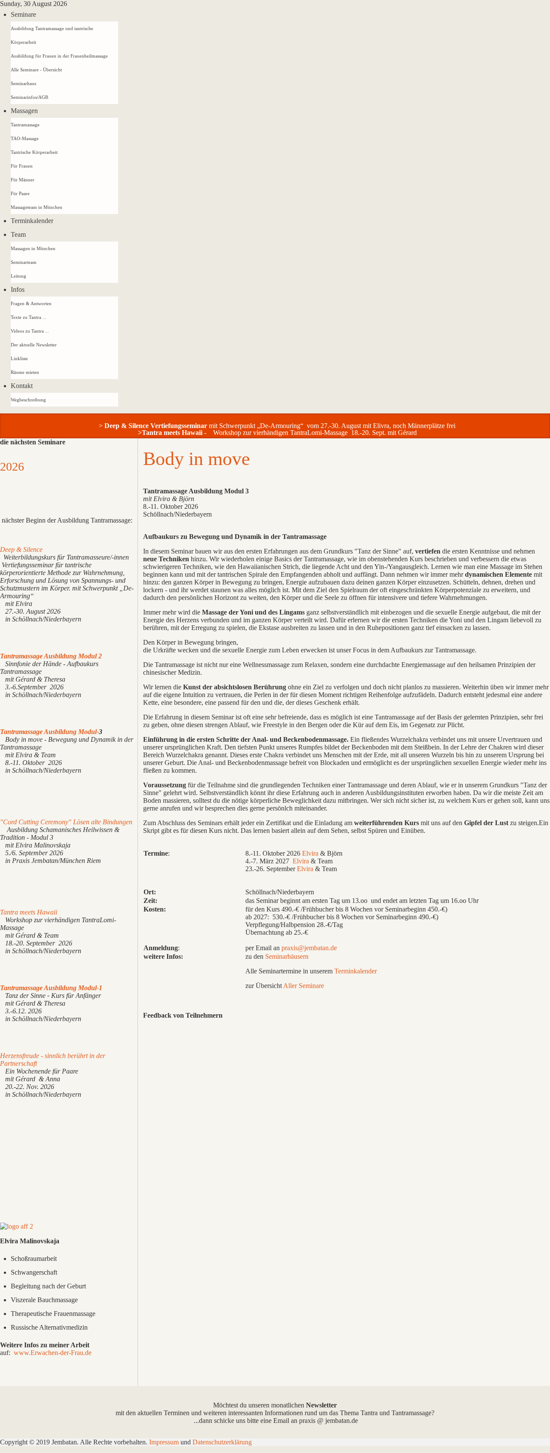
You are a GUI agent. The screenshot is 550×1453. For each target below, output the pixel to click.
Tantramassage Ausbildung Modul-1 (51, 987)
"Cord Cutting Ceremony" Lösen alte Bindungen (66, 822)
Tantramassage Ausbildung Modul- (49, 731)
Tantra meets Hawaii (172, 432)
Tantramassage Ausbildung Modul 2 (51, 656)
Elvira (310, 853)
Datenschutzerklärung (222, 1442)
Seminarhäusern (287, 956)
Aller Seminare (303, 985)
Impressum (164, 1442)
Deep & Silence (21, 549)
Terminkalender (355, 971)
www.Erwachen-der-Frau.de (53, 1352)
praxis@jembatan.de (309, 947)
